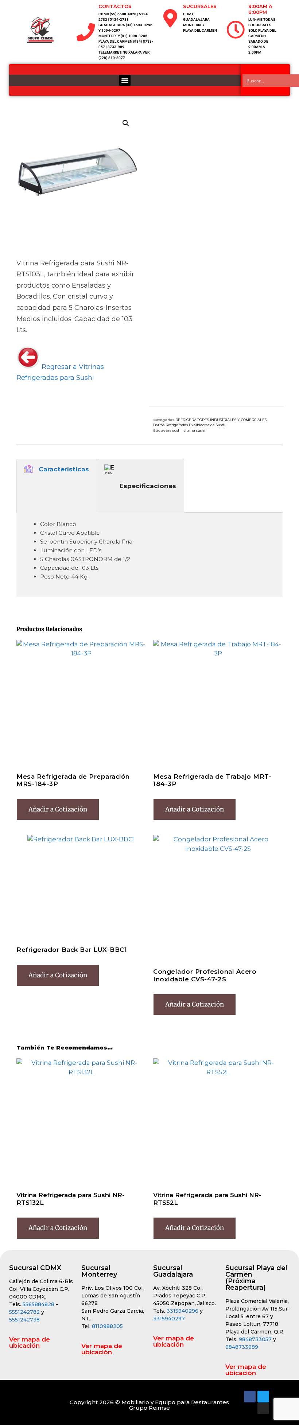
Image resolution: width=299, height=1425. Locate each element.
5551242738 (24, 1319)
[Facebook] (250, 1396)
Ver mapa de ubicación (29, 1342)
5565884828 (38, 1304)
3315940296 (182, 1311)
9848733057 (255, 1339)
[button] (125, 80)
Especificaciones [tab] (148, 486)
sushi (177, 430)
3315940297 (169, 1318)
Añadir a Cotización (57, 809)
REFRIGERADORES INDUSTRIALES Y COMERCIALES (221, 420)
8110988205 (107, 1326)
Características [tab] (64, 469)
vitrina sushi (194, 430)
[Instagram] (263, 1408)
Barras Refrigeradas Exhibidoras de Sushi (189, 425)
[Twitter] (263, 1396)
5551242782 (25, 1312)
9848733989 (241, 1347)
